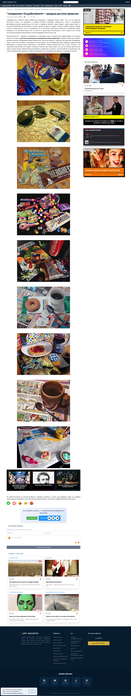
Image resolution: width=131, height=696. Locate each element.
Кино (56, 5)
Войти (127, 2)
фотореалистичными (14, 24)
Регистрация (99, 643)
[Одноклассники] (53, 518)
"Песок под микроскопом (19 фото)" (98, 54)
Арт (17, 5)
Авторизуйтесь (10, 529)
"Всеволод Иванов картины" (96, 50)
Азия (42, 5)
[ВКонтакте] (49, 518)
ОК (32, 691)
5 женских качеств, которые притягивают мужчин (98, 27)
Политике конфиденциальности (14, 693)
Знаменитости (49, 5)
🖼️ (78, 542)
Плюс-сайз (36, 5)
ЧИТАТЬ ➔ (88, 33)
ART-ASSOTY (9, 2)
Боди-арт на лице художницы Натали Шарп (22, 616)
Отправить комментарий (43, 547)
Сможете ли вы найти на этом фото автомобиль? (60, 616)
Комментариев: (89, 90)
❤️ (118, 83)
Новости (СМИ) (6, 5)
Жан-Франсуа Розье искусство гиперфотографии (24, 582)
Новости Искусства (92, 62)
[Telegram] (57, 518)
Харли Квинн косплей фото (54, 582)
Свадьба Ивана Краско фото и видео (94, 88)
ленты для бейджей (59, 497)
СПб (13, 5)
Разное (65, 5)
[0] (8, 503)
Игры (60, 5)
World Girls (29, 5)
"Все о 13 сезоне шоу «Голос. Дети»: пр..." (99, 42)
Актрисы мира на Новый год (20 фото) (102, 170)
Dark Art (22, 5)
